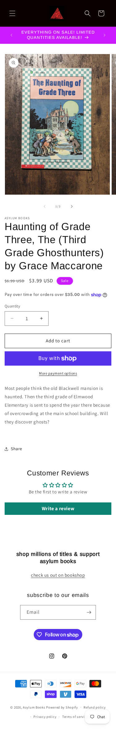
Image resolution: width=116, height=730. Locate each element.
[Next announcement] (104, 35)
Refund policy (94, 707)
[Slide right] (72, 206)
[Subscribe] (89, 612)
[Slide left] (44, 206)
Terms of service (75, 716)
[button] (12, 13)
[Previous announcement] (11, 35)
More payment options (58, 373)
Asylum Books (34, 707)
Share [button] (16, 448)
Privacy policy (44, 716)
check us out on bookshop (58, 575)
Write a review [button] (58, 508)
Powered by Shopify (62, 707)
